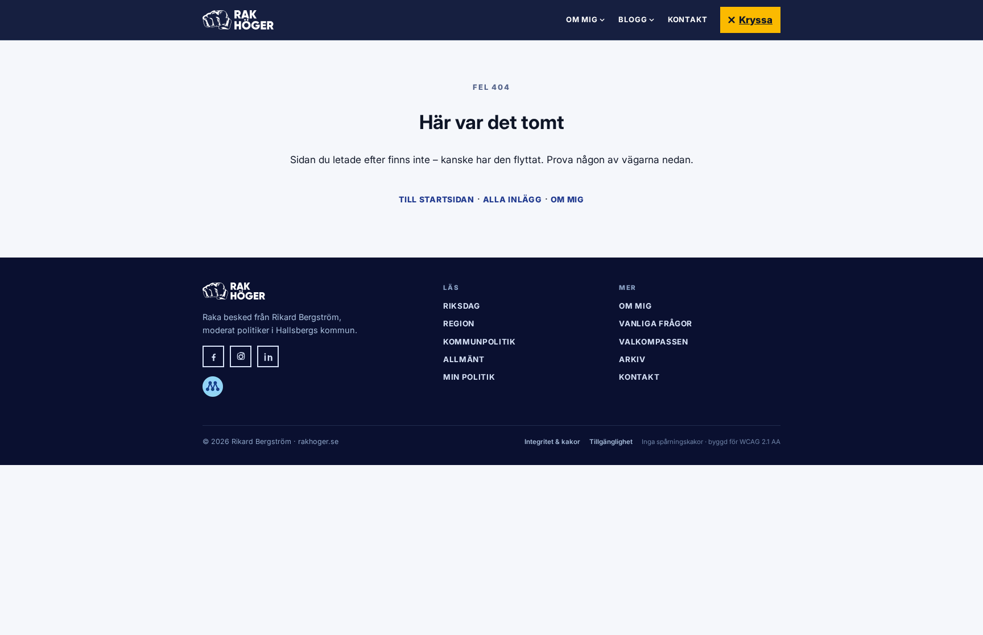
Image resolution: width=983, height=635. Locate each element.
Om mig (582, 19)
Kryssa (756, 20)
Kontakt (688, 19)
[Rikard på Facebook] (213, 356)
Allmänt (464, 359)
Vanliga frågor (655, 323)
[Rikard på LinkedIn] (268, 356)
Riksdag (461, 305)
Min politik (469, 376)
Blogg (632, 19)
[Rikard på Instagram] (240, 356)
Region (458, 323)
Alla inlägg (512, 199)
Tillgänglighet (611, 442)
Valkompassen (653, 341)
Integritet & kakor (552, 442)
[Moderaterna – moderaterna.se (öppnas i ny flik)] (213, 386)
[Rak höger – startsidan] (238, 20)
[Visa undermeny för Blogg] (651, 20)
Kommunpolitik (479, 341)
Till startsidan (436, 199)
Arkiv (632, 359)
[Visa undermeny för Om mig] (602, 20)
